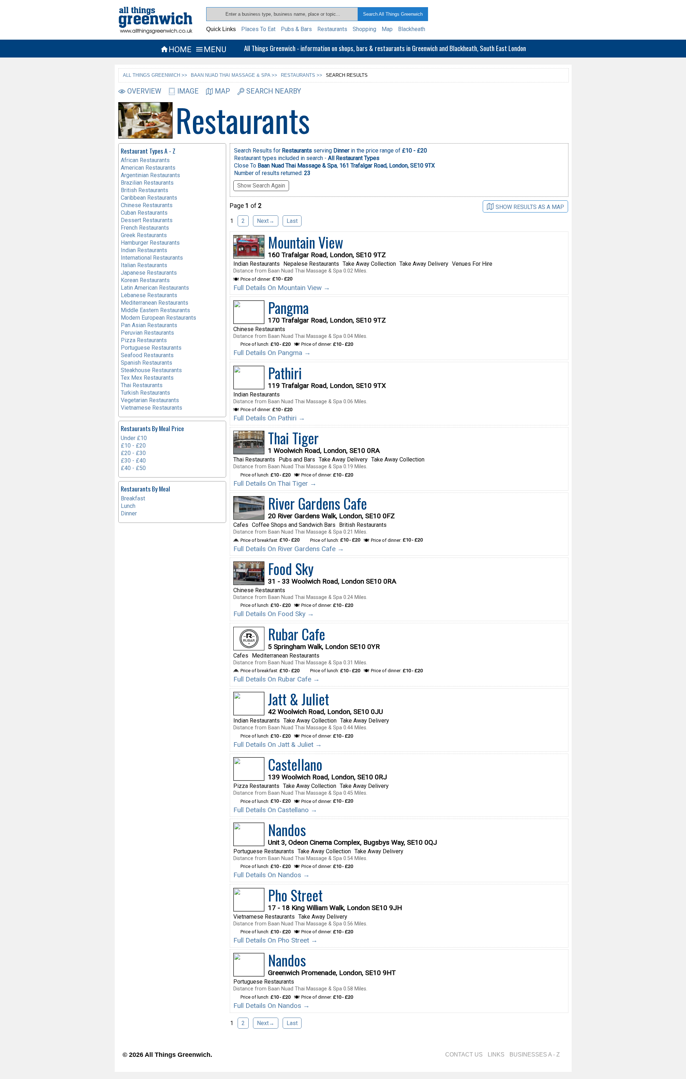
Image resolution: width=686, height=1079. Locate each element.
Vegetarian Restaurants (150, 400)
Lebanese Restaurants (149, 295)
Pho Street (295, 895)
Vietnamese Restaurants (151, 407)
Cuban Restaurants (144, 212)
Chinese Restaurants (147, 205)
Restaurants (332, 29)
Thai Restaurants (142, 385)
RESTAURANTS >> (301, 75)
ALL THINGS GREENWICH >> (155, 75)
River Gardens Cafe (317, 503)
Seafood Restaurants (147, 355)
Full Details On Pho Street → (275, 940)
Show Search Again (261, 185)
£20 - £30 (133, 453)
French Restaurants (145, 227)
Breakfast (133, 498)
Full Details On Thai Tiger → (275, 483)
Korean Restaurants (145, 280)
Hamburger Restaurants (150, 242)
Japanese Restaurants (149, 272)
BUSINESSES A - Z (534, 1054)
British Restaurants (144, 190)
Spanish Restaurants (146, 362)
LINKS (496, 1054)
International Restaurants (152, 257)
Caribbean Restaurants (149, 197)
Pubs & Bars (296, 29)
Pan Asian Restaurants (149, 325)
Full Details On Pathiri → (269, 418)
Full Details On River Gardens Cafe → (288, 548)
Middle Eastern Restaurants (155, 310)
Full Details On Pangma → (272, 352)
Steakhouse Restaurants (151, 370)
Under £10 (134, 438)
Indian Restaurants (144, 250)
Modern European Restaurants (158, 317)
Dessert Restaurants (147, 220)
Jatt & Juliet (298, 699)
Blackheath (411, 29)
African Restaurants (145, 160)
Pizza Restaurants (144, 340)
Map (387, 29)
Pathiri (285, 373)
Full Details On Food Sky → (273, 613)
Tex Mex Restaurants (147, 377)
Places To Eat (258, 29)
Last (292, 221)
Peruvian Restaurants (147, 332)
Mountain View (305, 242)
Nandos (287, 829)
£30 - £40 (133, 460)
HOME (176, 49)
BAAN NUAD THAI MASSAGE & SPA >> (234, 75)
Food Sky (291, 568)
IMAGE (188, 91)
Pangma (288, 307)
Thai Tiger (293, 438)
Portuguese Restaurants (151, 347)
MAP (222, 91)
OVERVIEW (144, 91)
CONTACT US (464, 1054)
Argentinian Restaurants (150, 175)
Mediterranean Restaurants (154, 302)
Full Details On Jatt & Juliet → (277, 744)
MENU (210, 49)
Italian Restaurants (144, 265)
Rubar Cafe (296, 634)
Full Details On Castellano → (275, 809)
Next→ (265, 221)
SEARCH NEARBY (273, 91)
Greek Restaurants (144, 235)
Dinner (129, 513)
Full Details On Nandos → (271, 874)
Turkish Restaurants (145, 392)
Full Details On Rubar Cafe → (276, 679)
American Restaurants (148, 167)
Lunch (128, 506)
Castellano (295, 764)
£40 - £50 (133, 468)
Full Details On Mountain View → (281, 287)
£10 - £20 (133, 445)
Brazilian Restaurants (147, 182)
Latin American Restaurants (155, 287)
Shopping (364, 29)
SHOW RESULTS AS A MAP (530, 206)
